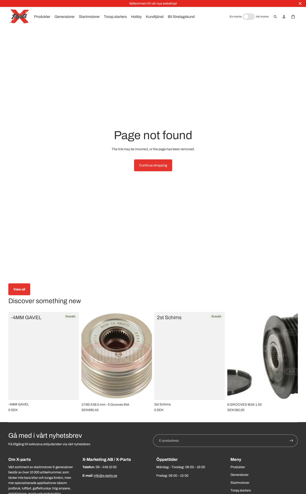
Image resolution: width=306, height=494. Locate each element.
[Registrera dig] (291, 440)
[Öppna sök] (275, 16)
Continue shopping (153, 165)
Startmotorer (239, 482)
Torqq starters (240, 490)
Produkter (237, 467)
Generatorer (239, 474)
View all (19, 289)
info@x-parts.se (105, 475)
